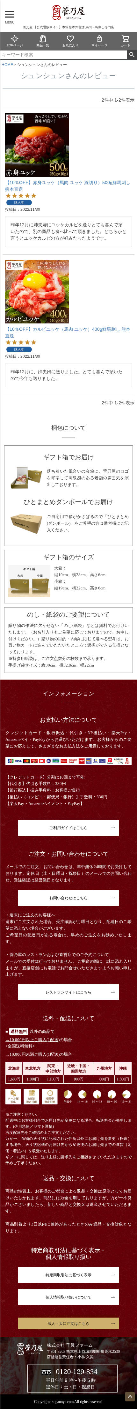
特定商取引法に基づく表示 (68, 1275)
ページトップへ (130, 1396)
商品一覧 (42, 45)
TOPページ (15, 45)
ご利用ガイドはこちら (68, 828)
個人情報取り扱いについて (68, 1297)
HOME (7, 65)
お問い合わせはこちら (68, 898)
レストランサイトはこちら (68, 992)
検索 (132, 54)
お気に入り (70, 45)
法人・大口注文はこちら (68, 1323)
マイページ (99, 45)
